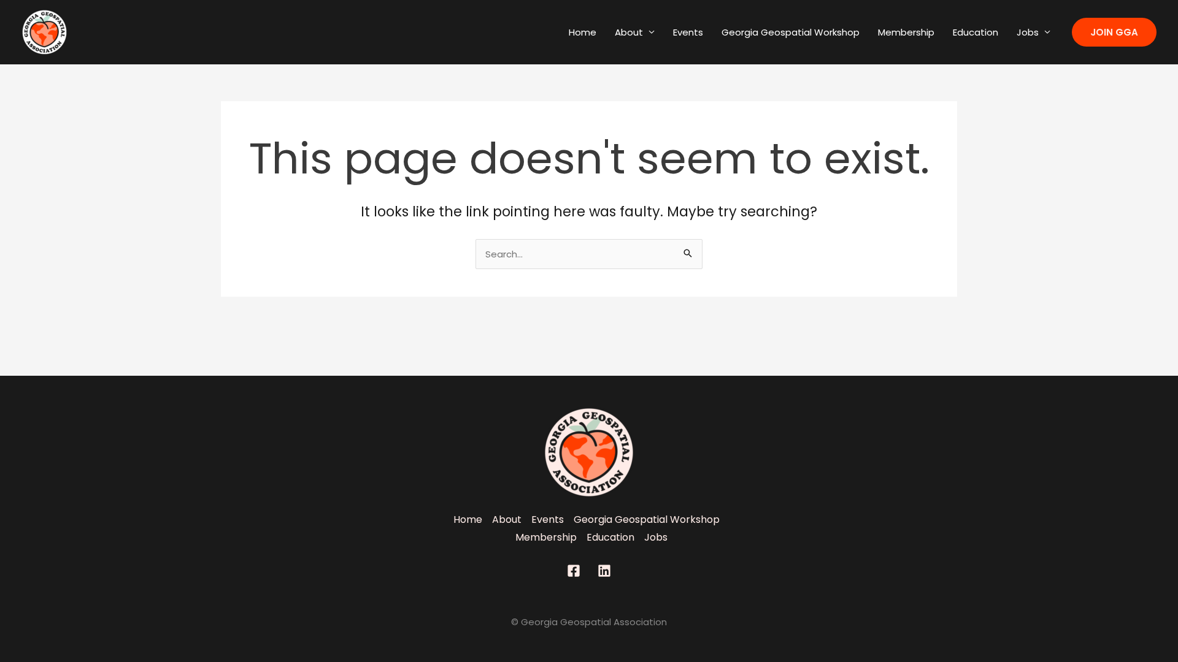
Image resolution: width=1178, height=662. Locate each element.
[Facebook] (573, 570)
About (629, 32)
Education (975, 32)
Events (688, 32)
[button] (1114, 32)
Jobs (1028, 32)
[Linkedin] (604, 570)
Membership (906, 32)
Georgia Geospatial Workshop (791, 32)
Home (582, 32)
